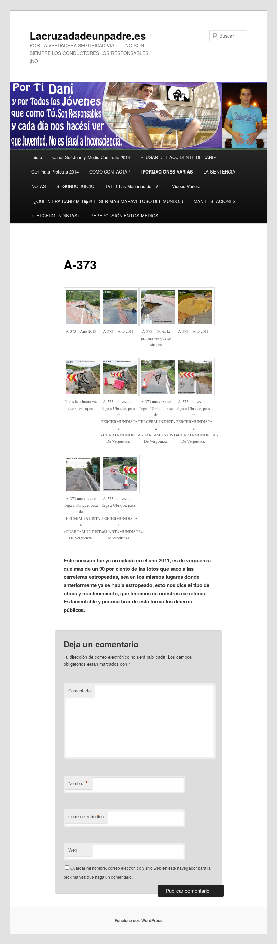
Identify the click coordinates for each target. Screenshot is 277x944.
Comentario (79, 690)
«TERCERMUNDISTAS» (55, 215)
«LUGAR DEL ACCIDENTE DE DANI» (178, 157)
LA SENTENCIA (219, 171)
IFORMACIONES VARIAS (167, 171)
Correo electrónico (86, 816)
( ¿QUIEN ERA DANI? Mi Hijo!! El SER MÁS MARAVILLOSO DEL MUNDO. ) (107, 201)
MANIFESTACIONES (215, 201)
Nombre (78, 783)
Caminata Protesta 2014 (55, 171)
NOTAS (38, 186)
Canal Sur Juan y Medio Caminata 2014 (91, 157)
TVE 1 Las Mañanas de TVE (133, 186)
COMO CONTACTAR (109, 171)
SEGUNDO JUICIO (75, 186)
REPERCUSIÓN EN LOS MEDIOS (124, 215)
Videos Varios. (186, 186)
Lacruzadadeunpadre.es (88, 35)
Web (72, 850)
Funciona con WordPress (139, 920)
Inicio (36, 157)
